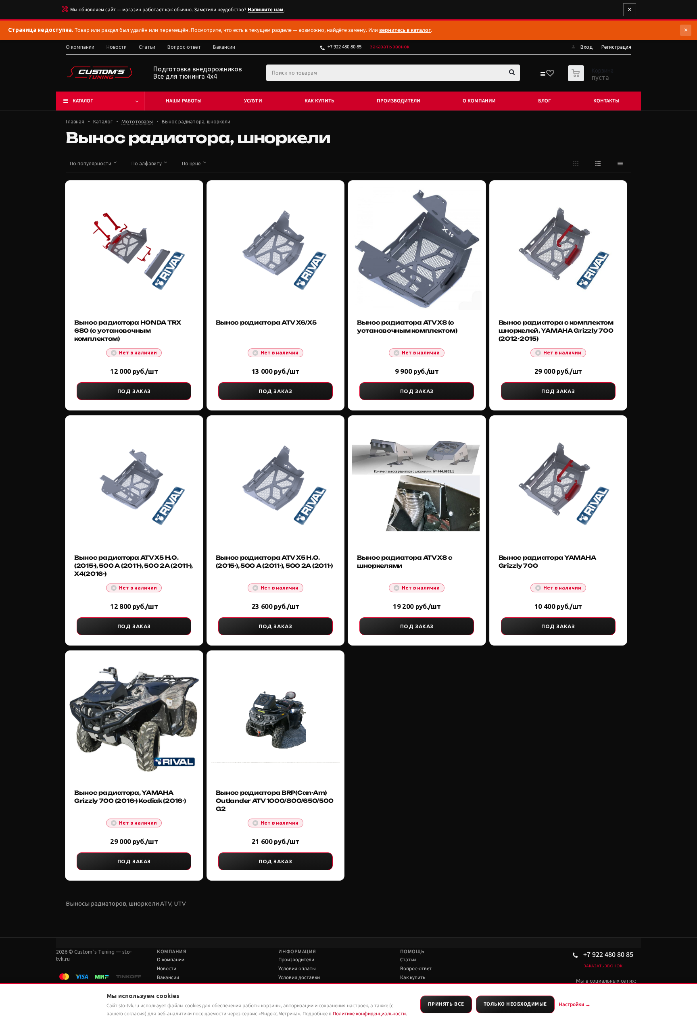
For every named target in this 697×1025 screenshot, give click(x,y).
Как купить (319, 100)
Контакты (606, 100)
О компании (479, 100)
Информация (297, 951)
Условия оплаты (297, 968)
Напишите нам (266, 9)
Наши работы (184, 100)
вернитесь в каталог (405, 30)
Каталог (83, 100)
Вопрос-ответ (416, 968)
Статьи (408, 959)
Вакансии (168, 977)
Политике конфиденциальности (369, 1013)
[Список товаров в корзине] (592, 79)
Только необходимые (515, 1004)
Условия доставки (299, 977)
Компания (171, 951)
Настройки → (575, 1004)
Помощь (412, 951)
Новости (166, 968)
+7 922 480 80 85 (344, 46)
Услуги (253, 100)
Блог (544, 100)
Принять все (446, 1004)
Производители (398, 100)
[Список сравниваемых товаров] (542, 76)
